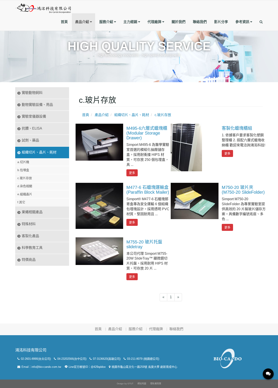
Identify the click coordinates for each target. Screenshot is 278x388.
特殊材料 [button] (29, 224)
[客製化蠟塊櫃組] (186, 147)
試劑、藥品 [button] (30, 140)
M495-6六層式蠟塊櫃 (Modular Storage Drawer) (146, 133)
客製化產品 (30, 236)
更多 (132, 173)
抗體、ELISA (32, 128)
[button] (261, 22)
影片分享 (221, 22)
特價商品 (29, 259)
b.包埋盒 (23, 170)
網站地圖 (141, 383)
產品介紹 (82, 22)
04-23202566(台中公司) (71, 358)
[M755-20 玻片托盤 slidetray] (99, 251)
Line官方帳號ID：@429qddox (87, 366)
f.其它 (21, 202)
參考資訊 (242, 22)
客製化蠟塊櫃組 (237, 128)
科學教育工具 (32, 248)
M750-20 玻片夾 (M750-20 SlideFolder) (243, 190)
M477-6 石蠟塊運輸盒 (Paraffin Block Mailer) (147, 190)
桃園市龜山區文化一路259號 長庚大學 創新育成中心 (144, 366)
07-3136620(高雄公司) (106, 358)
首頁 (64, 22)
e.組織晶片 (24, 194)
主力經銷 (130, 22)
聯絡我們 (200, 22)
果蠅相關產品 (32, 212)
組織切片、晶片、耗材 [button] (39, 152)
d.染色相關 (24, 186)
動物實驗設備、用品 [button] (37, 105)
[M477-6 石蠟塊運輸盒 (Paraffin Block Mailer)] (99, 206)
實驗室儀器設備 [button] (34, 116)
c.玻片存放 (24, 178)
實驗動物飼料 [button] (32, 93)
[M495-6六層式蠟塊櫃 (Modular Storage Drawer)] (99, 142)
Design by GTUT (125, 383)
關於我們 (178, 22)
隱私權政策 (155, 383)
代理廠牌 (154, 22)
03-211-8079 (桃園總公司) (142, 358)
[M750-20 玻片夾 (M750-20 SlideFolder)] (194, 201)
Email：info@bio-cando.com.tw (41, 366)
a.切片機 (23, 162)
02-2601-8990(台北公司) (35, 358)
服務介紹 (106, 22)
